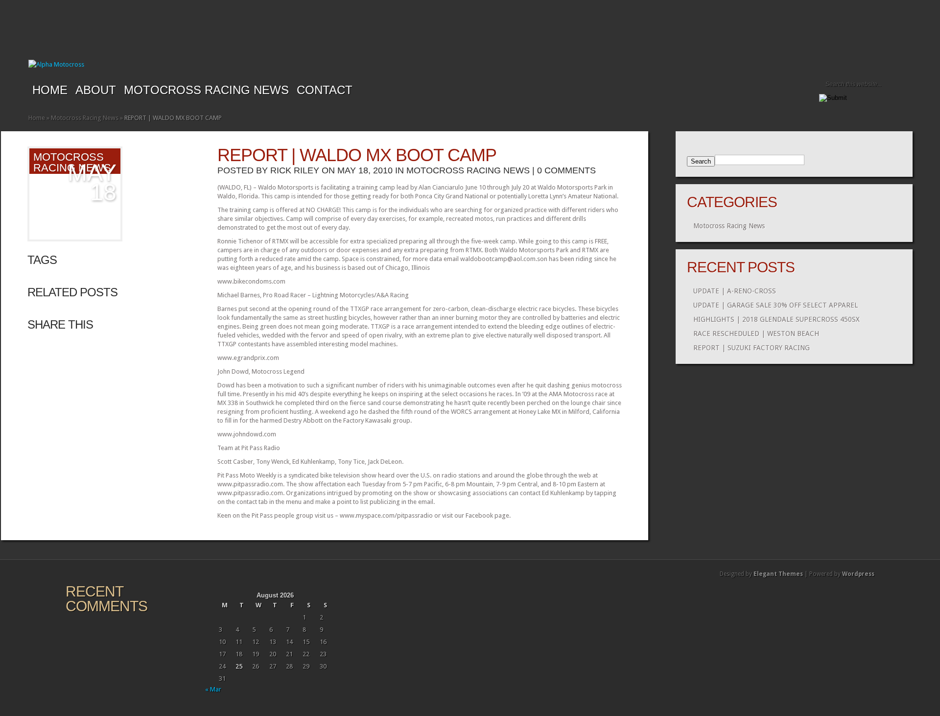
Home (50, 89)
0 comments (566, 170)
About (95, 89)
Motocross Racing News (206, 89)
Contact (324, 89)
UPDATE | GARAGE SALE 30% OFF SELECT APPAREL (775, 305)
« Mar (213, 689)
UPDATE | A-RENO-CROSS (734, 291)
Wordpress (858, 574)
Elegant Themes (778, 574)
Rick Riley (294, 170)
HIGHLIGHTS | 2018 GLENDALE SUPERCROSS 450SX (776, 319)
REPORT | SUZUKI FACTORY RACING (751, 348)
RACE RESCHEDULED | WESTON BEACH (756, 333)
